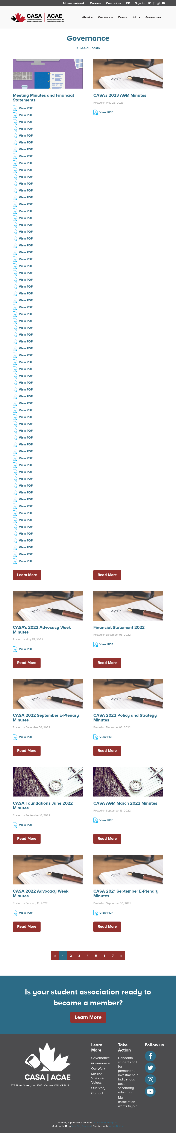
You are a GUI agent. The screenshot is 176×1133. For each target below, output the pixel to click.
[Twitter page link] (149, 3)
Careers (95, 3)
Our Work (98, 1069)
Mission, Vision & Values (97, 1078)
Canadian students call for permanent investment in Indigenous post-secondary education (128, 1075)
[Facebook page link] (154, 3)
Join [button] (135, 17)
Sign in (139, 3)
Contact (97, 1093)
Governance (153, 17)
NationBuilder (116, 1126)
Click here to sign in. (106, 1122)
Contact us (113, 3)
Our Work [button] (104, 17)
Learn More (27, 575)
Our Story (98, 1088)
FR (128, 3)
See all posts (89, 48)
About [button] (86, 17)
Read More (107, 575)
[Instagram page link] (158, 3)
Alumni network (74, 3)
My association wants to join (127, 1102)
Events (122, 17)
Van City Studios (81, 1126)
